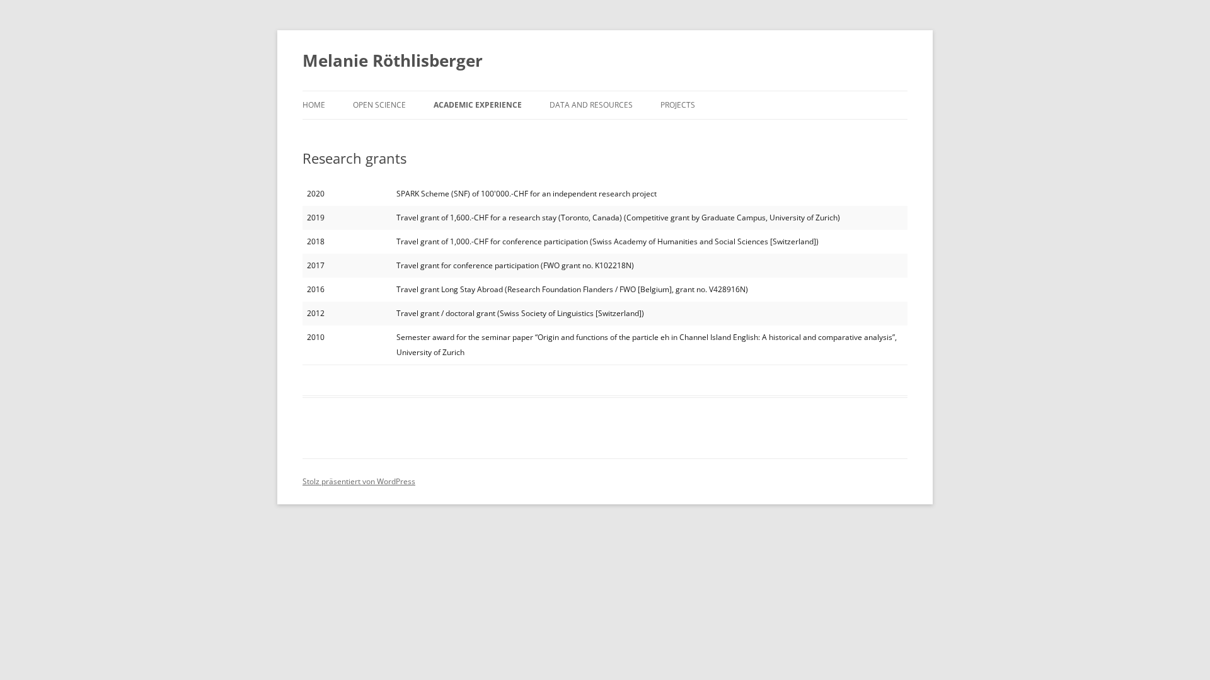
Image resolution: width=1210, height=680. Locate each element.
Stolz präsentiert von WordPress (358, 481)
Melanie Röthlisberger (392, 60)
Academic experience (478, 104)
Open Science (379, 104)
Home (313, 104)
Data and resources (591, 104)
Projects (677, 104)
